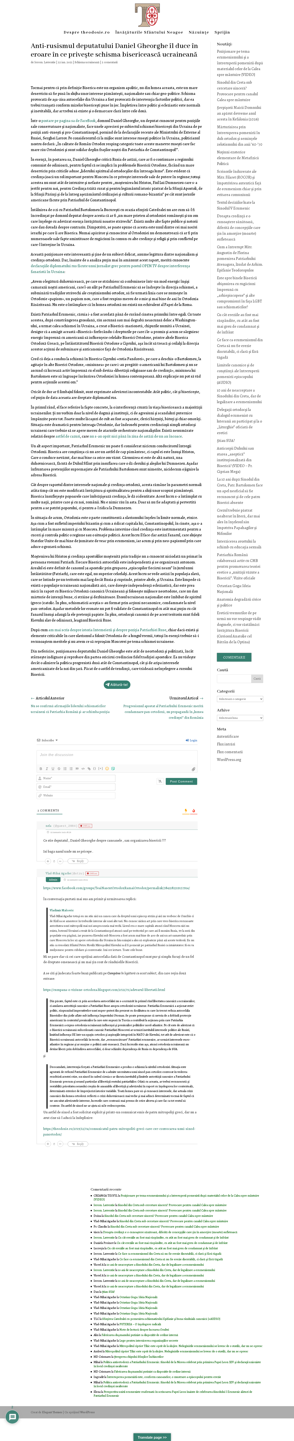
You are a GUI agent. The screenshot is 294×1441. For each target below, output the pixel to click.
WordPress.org (229, 759)
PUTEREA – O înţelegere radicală (140, 1324)
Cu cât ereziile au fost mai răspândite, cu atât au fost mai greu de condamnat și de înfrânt (173, 1238)
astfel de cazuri (68, 436)
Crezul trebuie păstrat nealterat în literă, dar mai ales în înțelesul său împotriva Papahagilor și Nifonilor (238, 522)
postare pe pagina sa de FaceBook (68, 120)
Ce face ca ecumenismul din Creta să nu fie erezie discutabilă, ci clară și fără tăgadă (169, 1254)
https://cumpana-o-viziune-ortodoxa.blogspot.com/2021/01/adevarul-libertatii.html (104, 989)
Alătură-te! (119, 685)
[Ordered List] (65, 768)
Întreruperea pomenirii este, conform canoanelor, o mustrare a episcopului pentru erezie (164, 1377)
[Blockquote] (77, 768)
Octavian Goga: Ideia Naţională (138, 1297)
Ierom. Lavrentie (45, 62)
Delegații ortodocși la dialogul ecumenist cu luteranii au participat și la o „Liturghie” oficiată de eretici (239, 421)
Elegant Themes (52, 1412)
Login (193, 740)
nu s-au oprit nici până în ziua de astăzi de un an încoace (136, 436)
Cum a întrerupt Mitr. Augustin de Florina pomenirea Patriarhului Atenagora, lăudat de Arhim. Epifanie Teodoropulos (240, 258)
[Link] (89, 768)
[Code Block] (83, 768)
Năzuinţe (199, 33)
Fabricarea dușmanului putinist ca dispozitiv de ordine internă (140, 1335)
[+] (100, 768)
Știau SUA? (226, 440)
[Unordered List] (71, 768)
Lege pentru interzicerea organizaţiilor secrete (148, 1341)
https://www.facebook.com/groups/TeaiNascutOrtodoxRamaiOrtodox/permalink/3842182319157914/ (116, 888)
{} (94, 768)
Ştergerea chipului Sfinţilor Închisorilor (139, 1357)
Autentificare (228, 736)
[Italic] (47, 768)
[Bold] (41, 768)
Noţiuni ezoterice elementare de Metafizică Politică (238, 158)
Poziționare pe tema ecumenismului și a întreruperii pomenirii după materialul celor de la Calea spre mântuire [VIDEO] (240, 63)
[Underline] (53, 768)
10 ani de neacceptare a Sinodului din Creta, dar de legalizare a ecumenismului (239, 396)
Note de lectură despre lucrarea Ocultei (144, 1330)
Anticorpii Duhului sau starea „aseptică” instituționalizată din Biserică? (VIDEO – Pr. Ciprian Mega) (235, 460)
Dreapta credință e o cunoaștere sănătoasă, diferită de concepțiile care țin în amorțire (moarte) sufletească (238, 227)
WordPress (87, 1412)
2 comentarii (110, 62)
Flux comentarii (230, 751)
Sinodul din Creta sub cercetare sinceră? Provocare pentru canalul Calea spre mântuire (172, 1205)
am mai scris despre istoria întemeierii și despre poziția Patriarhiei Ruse (107, 630)
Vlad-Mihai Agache (58, 873)
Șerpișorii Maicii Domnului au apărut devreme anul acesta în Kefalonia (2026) (239, 113)
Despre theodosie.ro (87, 33)
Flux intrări (226, 744)
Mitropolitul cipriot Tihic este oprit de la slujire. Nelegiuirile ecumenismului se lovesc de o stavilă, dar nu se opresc (190, 1346)
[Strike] (59, 768)
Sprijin (222, 33)
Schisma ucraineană (87, 62)
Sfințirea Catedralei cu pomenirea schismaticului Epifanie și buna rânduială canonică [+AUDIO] (161, 1319)
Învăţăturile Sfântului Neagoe (149, 33)
